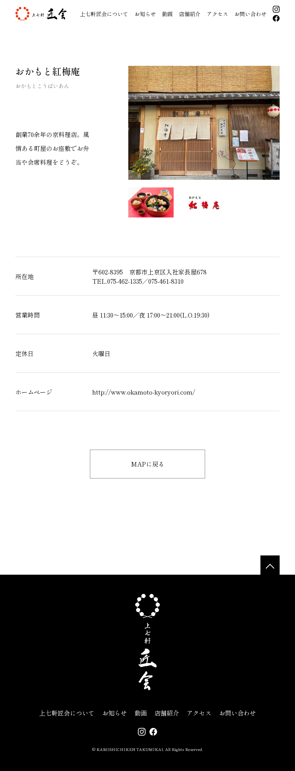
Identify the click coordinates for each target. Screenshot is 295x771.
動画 (167, 14)
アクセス (217, 14)
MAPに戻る (147, 463)
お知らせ (145, 14)
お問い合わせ (250, 14)
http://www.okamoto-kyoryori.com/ (143, 391)
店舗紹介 (190, 14)
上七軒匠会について (104, 14)
